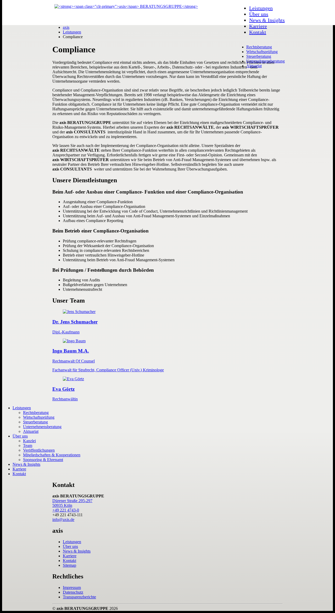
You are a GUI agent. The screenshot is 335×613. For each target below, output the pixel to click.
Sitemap (69, 565)
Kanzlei (29, 441)
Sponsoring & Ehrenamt (43, 459)
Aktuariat (254, 66)
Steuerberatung (258, 56)
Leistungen (261, 8)
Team (27, 445)
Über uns (258, 14)
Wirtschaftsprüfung (262, 51)
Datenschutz (73, 592)
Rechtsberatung (259, 47)
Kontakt (257, 32)
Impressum (72, 587)
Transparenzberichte (79, 597)
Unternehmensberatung (265, 61)
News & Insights (267, 20)
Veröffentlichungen (39, 450)
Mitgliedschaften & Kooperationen (51, 455)
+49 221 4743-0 (65, 510)
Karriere (258, 26)
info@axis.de (63, 519)
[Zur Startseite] (126, 6)
